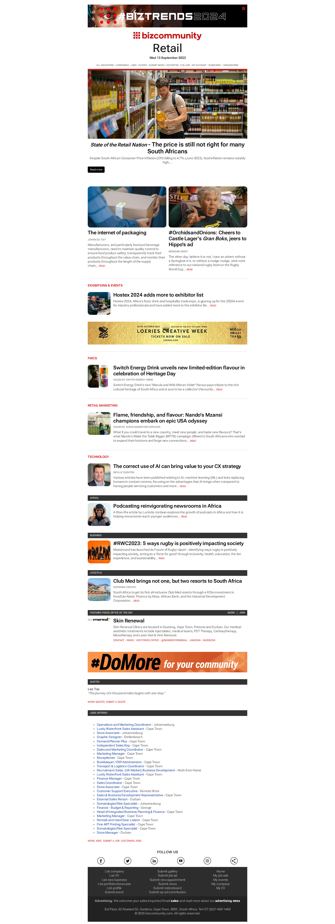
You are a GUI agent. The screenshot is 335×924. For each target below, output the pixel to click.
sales (175, 901)
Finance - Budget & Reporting (117, 807)
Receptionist (106, 758)
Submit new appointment (168, 880)
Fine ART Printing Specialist (116, 824)
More (231, 612)
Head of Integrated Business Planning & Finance (131, 812)
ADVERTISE (172, 65)
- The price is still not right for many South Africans (167, 148)
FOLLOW (185, 65)
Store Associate (108, 733)
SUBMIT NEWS (157, 65)
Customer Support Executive (117, 791)
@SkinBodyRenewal (174, 640)
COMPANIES (122, 65)
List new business (114, 880)
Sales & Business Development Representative (130, 795)
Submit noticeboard (167, 888)
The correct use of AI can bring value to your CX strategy (177, 466)
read (102, 265)
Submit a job (111, 840)
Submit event (114, 892)
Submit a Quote (116, 701)
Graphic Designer (109, 737)
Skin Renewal (128, 621)
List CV (114, 875)
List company (114, 871)
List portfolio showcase (114, 884)
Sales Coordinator (109, 783)
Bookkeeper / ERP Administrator (119, 762)
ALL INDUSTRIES (105, 65)
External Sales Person (112, 799)
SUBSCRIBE (215, 65)
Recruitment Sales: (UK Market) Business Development (136, 770)
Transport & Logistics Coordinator (120, 766)
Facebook (209, 640)
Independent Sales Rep (113, 745)
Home (220, 871)
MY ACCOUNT (199, 65)
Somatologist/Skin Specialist (117, 803)
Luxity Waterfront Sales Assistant (120, 729)
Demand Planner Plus (112, 741)
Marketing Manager (111, 753)
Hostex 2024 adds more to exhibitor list (158, 295)
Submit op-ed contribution (167, 892)
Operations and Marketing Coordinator (124, 724)
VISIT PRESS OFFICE (147, 640)
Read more (96, 169)
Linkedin (195, 640)
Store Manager (107, 832)
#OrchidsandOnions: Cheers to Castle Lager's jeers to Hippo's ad (207, 238)
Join (242, 612)
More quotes (96, 701)
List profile (114, 888)
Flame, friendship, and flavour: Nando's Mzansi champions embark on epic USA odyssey (167, 418)
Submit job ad (167, 875)
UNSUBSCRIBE (231, 65)
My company (220, 884)
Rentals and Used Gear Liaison (118, 820)
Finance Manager (109, 778)
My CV (220, 888)
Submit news (167, 884)
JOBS (134, 65)
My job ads (220, 875)
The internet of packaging (117, 232)
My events (220, 880)
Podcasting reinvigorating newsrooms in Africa (167, 506)
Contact (118, 640)
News (130, 640)
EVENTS (143, 65)
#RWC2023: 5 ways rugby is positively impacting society (178, 543)
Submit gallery (167, 871)
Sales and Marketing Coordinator (120, 749)
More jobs (95, 840)
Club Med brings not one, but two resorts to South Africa (177, 581)
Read (213, 305)
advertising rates (227, 901)
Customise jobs (131, 840)
